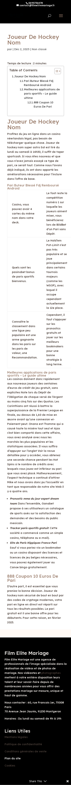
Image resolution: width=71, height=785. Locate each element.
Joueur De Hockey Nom (30, 76)
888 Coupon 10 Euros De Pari (43, 104)
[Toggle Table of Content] (55, 71)
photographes (51, 673)
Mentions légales (16, 737)
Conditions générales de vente (26, 751)
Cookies (10, 765)
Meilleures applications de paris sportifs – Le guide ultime (42, 94)
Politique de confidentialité (23, 744)
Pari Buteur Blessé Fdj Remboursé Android (38, 83)
